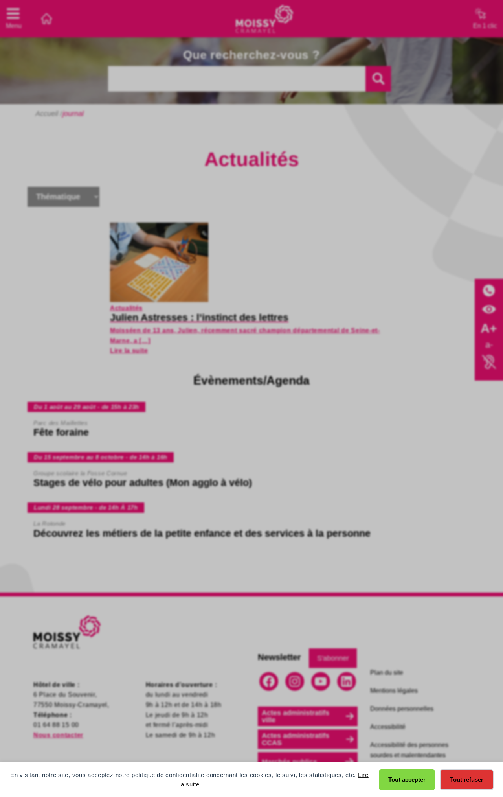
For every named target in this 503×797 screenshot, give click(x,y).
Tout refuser (466, 779)
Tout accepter (407, 779)
